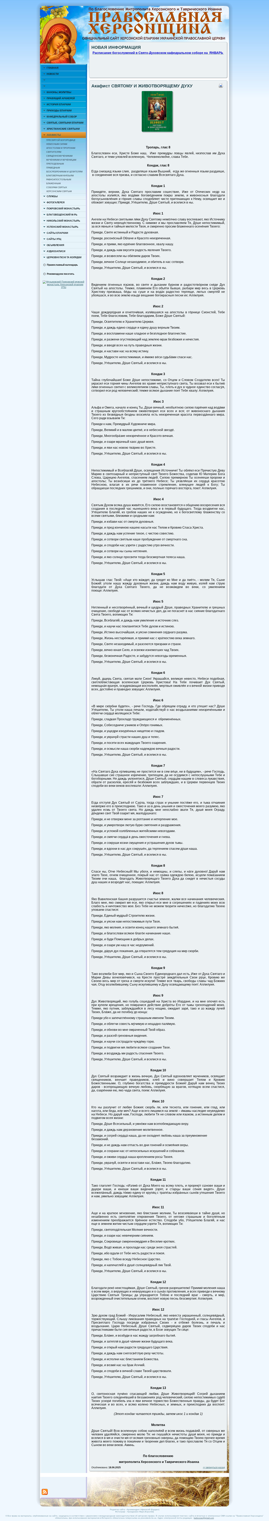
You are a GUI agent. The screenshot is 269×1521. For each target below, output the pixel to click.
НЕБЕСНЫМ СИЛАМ (56, 144)
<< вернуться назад (214, 1467)
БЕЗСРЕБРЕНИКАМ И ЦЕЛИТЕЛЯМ (64, 171)
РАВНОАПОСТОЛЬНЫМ (58, 179)
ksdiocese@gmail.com (204, 1518)
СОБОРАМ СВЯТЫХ (56, 187)
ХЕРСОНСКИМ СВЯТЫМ (59, 191)
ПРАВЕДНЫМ (53, 167)
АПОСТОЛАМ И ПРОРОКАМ (60, 148)
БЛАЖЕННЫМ (53, 183)
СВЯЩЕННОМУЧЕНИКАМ (59, 156)
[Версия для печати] (222, 86)
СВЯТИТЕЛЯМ (53, 152)
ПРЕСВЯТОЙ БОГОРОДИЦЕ (60, 140)
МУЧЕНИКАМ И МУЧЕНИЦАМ (61, 160)
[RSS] (45, 1491)
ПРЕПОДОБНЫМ (55, 164)
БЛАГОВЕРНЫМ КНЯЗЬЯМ (60, 175)
